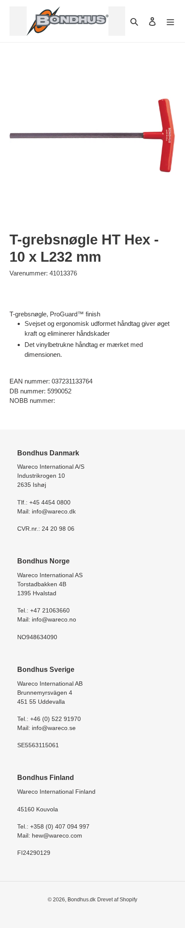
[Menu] (170, 21)
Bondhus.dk (82, 900)
